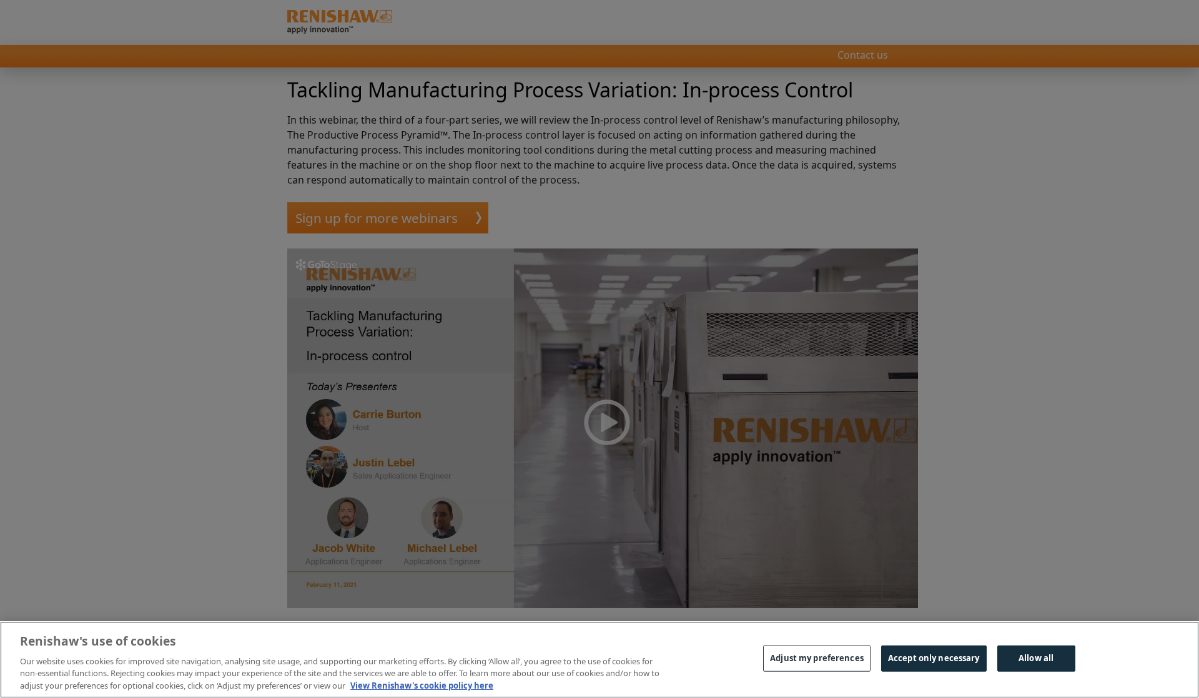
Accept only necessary (934, 658)
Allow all (1036, 658)
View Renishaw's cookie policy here (421, 685)
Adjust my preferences (817, 658)
